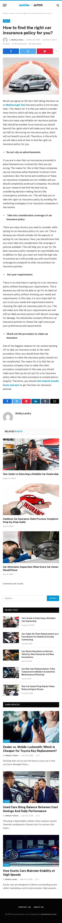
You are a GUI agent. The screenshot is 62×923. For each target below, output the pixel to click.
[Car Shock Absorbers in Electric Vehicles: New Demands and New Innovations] (11, 655)
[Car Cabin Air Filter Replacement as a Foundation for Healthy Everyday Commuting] (11, 637)
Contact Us (24, 907)
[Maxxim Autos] (31, 5)
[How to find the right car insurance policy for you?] (31, 76)
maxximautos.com (48, 914)
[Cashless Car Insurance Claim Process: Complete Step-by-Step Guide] (31, 499)
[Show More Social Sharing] (56, 51)
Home (5, 13)
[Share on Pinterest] (45, 51)
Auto (6, 21)
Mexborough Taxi (15, 105)
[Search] (57, 5)
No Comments (21, 44)
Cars (6, 741)
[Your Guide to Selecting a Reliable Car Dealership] (31, 454)
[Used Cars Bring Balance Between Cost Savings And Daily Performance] (31, 787)
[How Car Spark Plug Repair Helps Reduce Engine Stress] (11, 690)
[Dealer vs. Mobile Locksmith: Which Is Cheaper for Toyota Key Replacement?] (31, 727)
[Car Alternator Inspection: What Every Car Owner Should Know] (31, 547)
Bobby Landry (17, 40)
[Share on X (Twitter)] (28, 51)
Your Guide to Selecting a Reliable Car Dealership (31, 474)
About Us (39, 907)
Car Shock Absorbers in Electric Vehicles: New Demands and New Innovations (37, 654)
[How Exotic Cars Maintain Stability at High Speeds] (31, 851)
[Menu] (5, 5)
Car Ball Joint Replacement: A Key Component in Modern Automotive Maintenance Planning (38, 672)
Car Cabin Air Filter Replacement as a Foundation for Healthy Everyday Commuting (40, 637)
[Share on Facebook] (11, 51)
